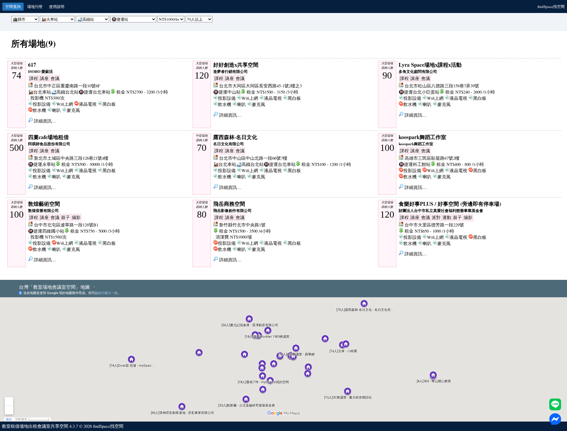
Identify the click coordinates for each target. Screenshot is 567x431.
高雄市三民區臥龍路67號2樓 (432, 158)
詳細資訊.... (44, 121)
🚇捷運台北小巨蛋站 (419, 92)
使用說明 (56, 6)
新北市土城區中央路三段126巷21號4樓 (71, 158)
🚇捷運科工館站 (415, 164)
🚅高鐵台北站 (65, 92)
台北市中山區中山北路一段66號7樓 (253, 158)
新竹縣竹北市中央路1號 (242, 225)
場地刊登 (35, 6)
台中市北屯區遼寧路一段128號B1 (66, 225)
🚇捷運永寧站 (42, 164)
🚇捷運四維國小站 (46, 231)
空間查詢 (13, 6)
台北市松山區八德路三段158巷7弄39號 (442, 86)
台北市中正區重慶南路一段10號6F (67, 86)
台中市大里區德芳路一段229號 (434, 225)
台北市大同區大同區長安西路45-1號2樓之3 (260, 86)
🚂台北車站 (39, 92)
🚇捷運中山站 (227, 92)
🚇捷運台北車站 (94, 92)
